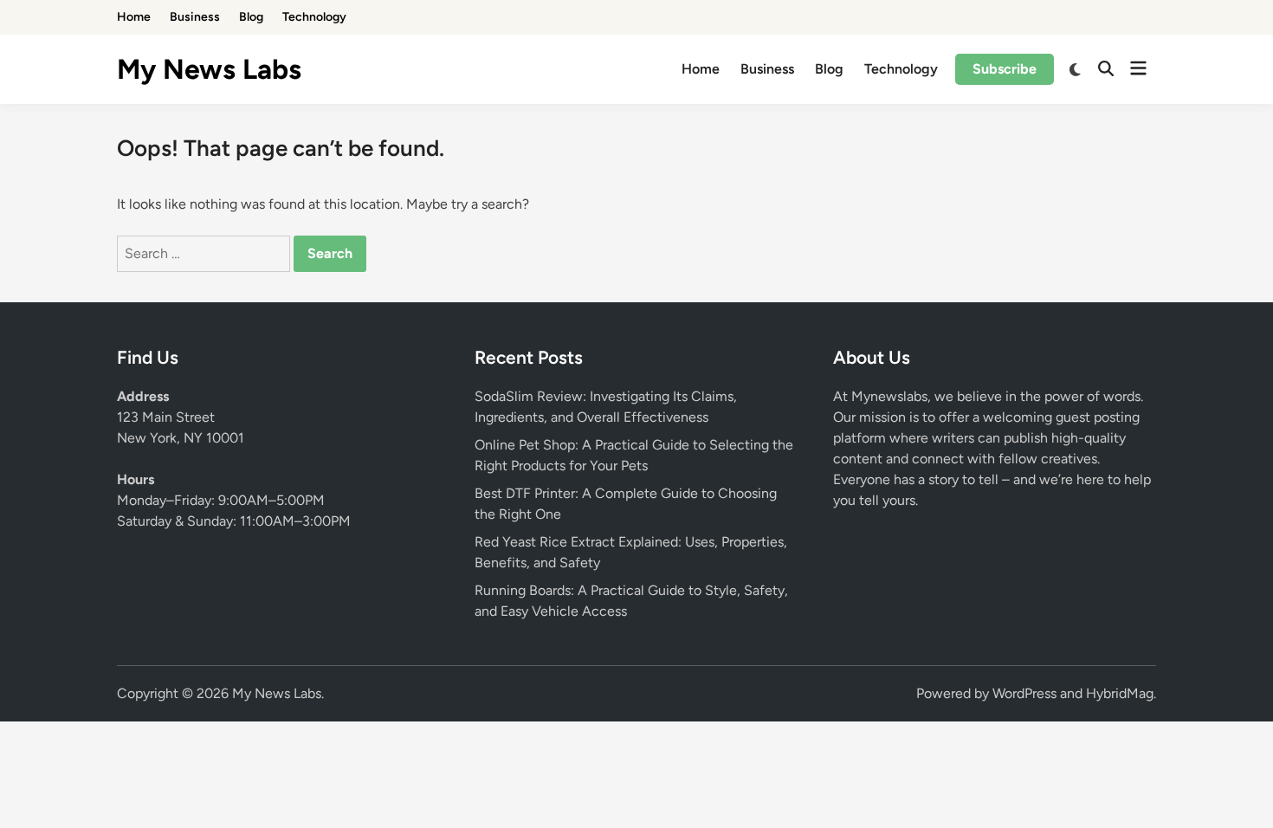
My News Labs (209, 69)
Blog (251, 17)
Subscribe (1005, 69)
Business (195, 17)
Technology (314, 17)
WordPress (1024, 693)
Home (134, 17)
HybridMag (1119, 693)
